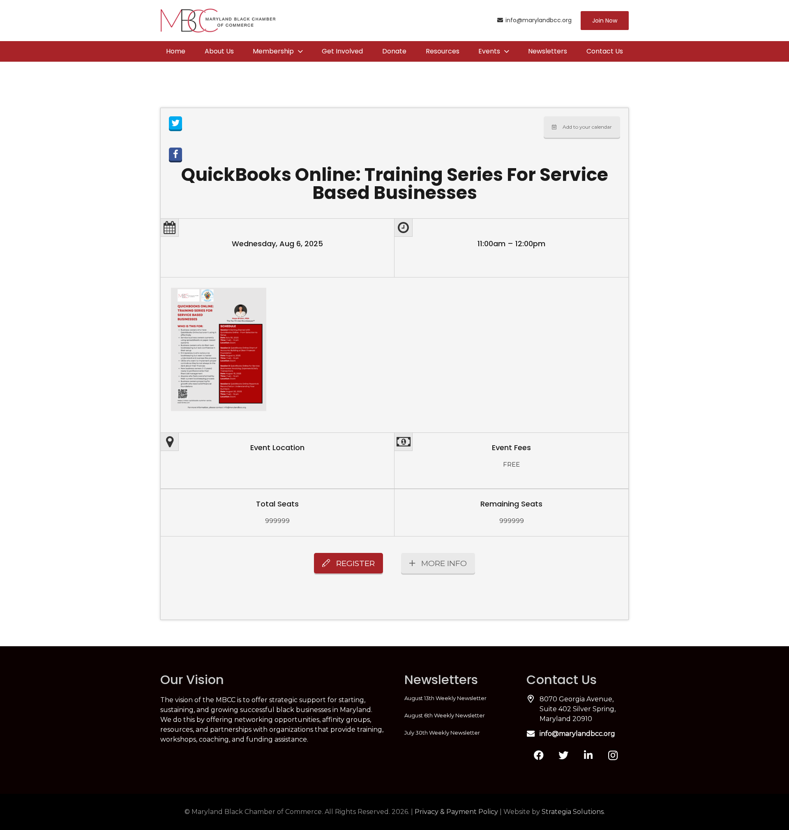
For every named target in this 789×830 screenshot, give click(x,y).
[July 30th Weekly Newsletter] (455, 732)
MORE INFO (444, 563)
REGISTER (355, 563)
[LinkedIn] (588, 755)
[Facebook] (538, 755)
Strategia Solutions (573, 812)
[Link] (218, 20)
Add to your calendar (587, 127)
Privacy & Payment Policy (456, 812)
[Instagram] (612, 755)
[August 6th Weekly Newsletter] (455, 715)
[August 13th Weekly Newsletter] (455, 698)
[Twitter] (563, 755)
